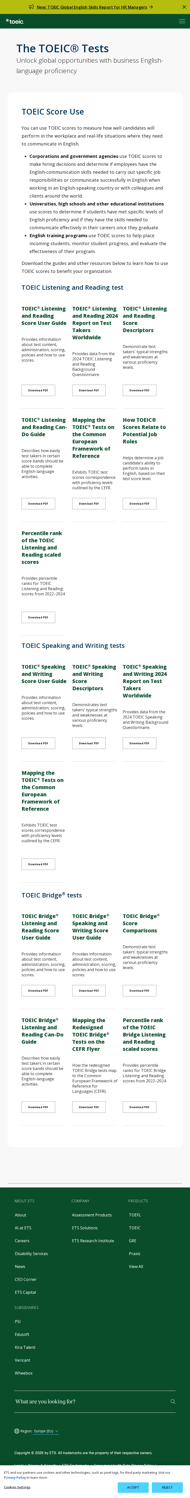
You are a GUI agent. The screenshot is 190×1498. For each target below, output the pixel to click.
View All (136, 1266)
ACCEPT (133, 1487)
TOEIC (135, 1228)
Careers (22, 1240)
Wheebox (23, 1373)
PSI (18, 1321)
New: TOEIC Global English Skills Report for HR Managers (92, 7)
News (20, 1266)
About (20, 1215)
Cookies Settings (17, 1487)
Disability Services (31, 1253)
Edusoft (22, 1334)
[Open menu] (182, 21)
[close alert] (184, 7)
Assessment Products (92, 1215)
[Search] (173, 1402)
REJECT (167, 1487)
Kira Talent (25, 1347)
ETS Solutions (85, 1228)
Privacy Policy (15, 1477)
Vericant (22, 1360)
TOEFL (135, 1215)
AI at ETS (23, 1228)
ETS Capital (25, 1292)
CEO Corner (26, 1279)
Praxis (134, 1253)
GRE (132, 1240)
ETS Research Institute (93, 1240)
